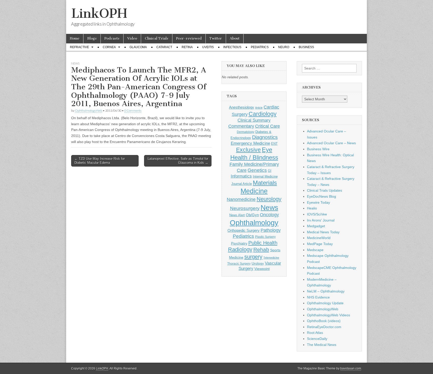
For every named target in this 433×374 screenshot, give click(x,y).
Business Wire (318, 149)
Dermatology (245, 132)
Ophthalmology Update (325, 303)
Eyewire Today (318, 202)
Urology (258, 263)
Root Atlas (315, 333)
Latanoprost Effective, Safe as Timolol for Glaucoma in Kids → (178, 161)
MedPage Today (320, 244)
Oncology (269, 214)
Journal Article (241, 184)
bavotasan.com (350, 368)
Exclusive (248, 149)
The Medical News (321, 345)
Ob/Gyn (252, 215)
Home (74, 38)
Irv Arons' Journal (321, 220)
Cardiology (263, 114)
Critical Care (267, 126)
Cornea (109, 47)
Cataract (164, 47)
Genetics (257, 170)
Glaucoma (138, 47)
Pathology (271, 230)
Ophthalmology (254, 222)
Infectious (232, 47)
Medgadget (316, 226)
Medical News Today (323, 232)
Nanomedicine (241, 199)
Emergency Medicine (250, 143)
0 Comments (132, 110)
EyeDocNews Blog (321, 196)
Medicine (254, 191)
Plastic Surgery (265, 237)
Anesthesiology (241, 107)
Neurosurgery (245, 208)
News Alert (237, 215)
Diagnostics (265, 137)
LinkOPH (99, 13)
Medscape (315, 250)
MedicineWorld (319, 238)
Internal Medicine (265, 176)
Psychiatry (239, 243)
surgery (253, 257)
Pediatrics (260, 47)
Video (132, 38)
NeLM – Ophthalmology (326, 291)
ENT (274, 143)
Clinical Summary (254, 120)
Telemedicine (271, 257)
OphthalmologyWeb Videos (328, 315)
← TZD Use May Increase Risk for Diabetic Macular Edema (99, 161)
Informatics (241, 176)
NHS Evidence (318, 297)
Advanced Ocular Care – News (331, 143)
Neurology (269, 199)
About (235, 38)
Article (259, 107)
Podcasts (112, 38)
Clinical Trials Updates (324, 190)
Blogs (92, 38)
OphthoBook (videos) (324, 321)
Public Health (262, 243)
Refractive (79, 47)
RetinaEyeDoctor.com (324, 327)
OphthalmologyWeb (88, 110)
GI (269, 171)
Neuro (283, 47)
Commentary (241, 126)
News (75, 63)
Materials (265, 183)
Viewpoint (262, 269)
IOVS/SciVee (317, 214)
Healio (312, 208)
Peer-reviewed (189, 38)
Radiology (240, 249)
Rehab (261, 249)
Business (306, 47)
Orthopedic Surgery (244, 230)
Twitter (215, 38)
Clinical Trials (156, 38)
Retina (187, 47)
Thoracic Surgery (239, 263)
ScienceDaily (317, 339)
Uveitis (208, 47)
